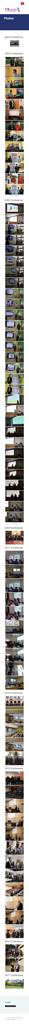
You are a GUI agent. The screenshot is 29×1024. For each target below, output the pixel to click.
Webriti (13, 1019)
